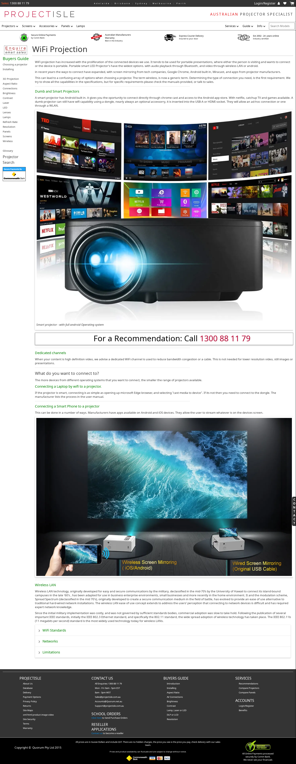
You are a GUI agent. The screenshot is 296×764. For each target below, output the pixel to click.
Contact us (96, 733)
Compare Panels (247, 692)
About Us (28, 683)
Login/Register (265, 3)
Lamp (170, 710)
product (37, 714)
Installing (171, 688)
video (51, 714)
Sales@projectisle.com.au (108, 696)
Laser (176, 710)
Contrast (171, 705)
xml (25, 714)
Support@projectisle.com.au (109, 705)
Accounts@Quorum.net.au (108, 701)
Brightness (172, 701)
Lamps (80, 26)
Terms (26, 723)
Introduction (173, 683)
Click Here (96, 717)
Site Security (29, 719)
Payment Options (32, 696)
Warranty (28, 728)
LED (184, 710)
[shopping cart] (292, 3)
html (30, 714)
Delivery (27, 692)
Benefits (243, 710)
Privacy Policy (30, 701)
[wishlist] (286, 3)
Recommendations (248, 683)
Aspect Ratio (173, 692)
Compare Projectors (249, 688)
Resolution (172, 719)
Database (28, 688)
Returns (27, 705)
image (44, 714)
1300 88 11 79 (19, 3)
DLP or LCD (172, 714)
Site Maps (28, 710)
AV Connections (175, 696)
